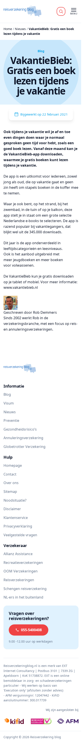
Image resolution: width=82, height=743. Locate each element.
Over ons (11, 482)
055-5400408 (31, 629)
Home (7, 29)
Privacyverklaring (17, 526)
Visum (8, 403)
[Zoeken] (61, 11)
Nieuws (20, 29)
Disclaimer (12, 508)
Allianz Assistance (18, 553)
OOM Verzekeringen (20, 571)
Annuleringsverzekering (23, 437)
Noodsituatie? (14, 500)
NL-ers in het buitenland (23, 597)
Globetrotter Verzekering (24, 446)
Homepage (12, 465)
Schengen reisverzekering (25, 588)
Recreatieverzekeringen (23, 562)
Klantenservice (15, 517)
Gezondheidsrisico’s (20, 429)
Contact (9, 474)
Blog (7, 394)
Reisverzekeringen (18, 579)
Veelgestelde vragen (20, 535)
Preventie (11, 420)
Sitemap (10, 491)
